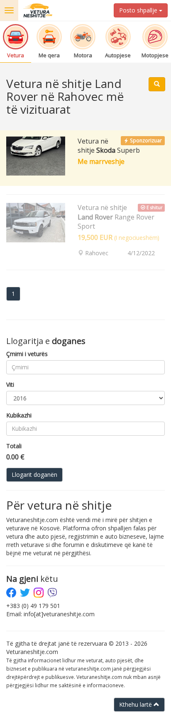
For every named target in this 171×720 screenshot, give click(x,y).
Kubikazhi (19, 415)
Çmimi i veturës (27, 354)
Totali (14, 446)
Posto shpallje (139, 10)
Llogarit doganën (34, 474)
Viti (10, 384)
